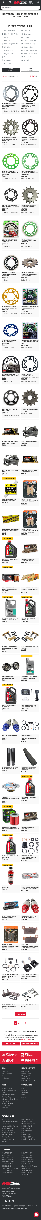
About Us (5, 1071)
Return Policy (25, 1078)
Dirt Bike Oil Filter (27, 1137)
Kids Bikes (5, 1101)
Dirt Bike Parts (6, 1097)
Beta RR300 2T (7, 1153)
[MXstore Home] (11, 1184)
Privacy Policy (15, 1209)
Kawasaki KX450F (7, 1164)
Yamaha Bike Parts (8, 1128)
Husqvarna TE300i (8, 1162)
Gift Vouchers (6, 1106)
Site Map (24, 1209)
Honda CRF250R (26, 1157)
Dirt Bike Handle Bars (28, 1139)
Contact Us (25, 1071)
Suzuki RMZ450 (7, 1170)
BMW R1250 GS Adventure (26, 1173)
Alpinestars (25, 1092)
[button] (36, 1214)
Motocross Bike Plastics (10, 1126)
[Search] (3, 8)
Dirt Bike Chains (7, 1135)
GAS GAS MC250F (8, 1157)
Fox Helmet (6, 1124)
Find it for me (25, 1039)
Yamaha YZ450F (26, 1170)
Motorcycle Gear (7, 1103)
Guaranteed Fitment (28, 1080)
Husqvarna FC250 (27, 1159)
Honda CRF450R (7, 1159)
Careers (4, 1076)
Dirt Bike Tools (7, 1137)
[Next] (25, 1023)
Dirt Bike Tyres (26, 1135)
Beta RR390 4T (26, 1153)
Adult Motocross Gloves (10, 1122)
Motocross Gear (7, 1088)
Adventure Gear (26, 1122)
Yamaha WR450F (7, 1172)
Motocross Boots (27, 1119)
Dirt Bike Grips (7, 1119)
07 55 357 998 (7, 1197)
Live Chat (12, 1043)
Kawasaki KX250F (27, 1162)
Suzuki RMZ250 (26, 1168)
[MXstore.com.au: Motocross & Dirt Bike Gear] (20, 2)
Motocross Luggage (8, 1139)
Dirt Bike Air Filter (8, 1130)
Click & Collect (26, 1074)
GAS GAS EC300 (26, 1155)
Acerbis (23, 1097)
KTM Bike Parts (26, 1130)
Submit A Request (31, 1043)
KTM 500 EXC (6, 1166)
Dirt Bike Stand (26, 1126)
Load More (20, 1014)
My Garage (5, 1078)
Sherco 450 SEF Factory (10, 1168)
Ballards (24, 1090)
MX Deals (5, 1108)
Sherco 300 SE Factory (29, 1166)
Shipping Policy (26, 1076)
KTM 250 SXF (25, 1164)
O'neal (23, 1095)
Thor (22, 1099)
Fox (22, 1088)
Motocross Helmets (8, 1095)
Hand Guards (25, 1128)
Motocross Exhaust (28, 1124)
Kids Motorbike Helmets (10, 1099)
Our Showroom (7, 1074)
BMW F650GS (6, 1155)
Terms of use (6, 1209)
